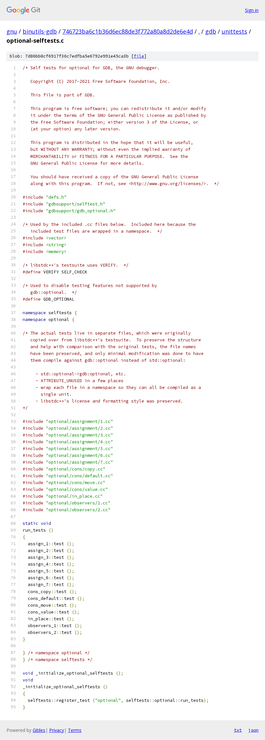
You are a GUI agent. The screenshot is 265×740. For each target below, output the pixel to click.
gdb (210, 31)
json (253, 730)
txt (238, 730)
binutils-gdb (40, 31)
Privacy (56, 730)
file (139, 56)
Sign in (252, 10)
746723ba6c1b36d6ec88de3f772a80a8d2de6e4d (127, 31)
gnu (11, 31)
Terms (74, 730)
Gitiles (39, 730)
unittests (234, 31)
